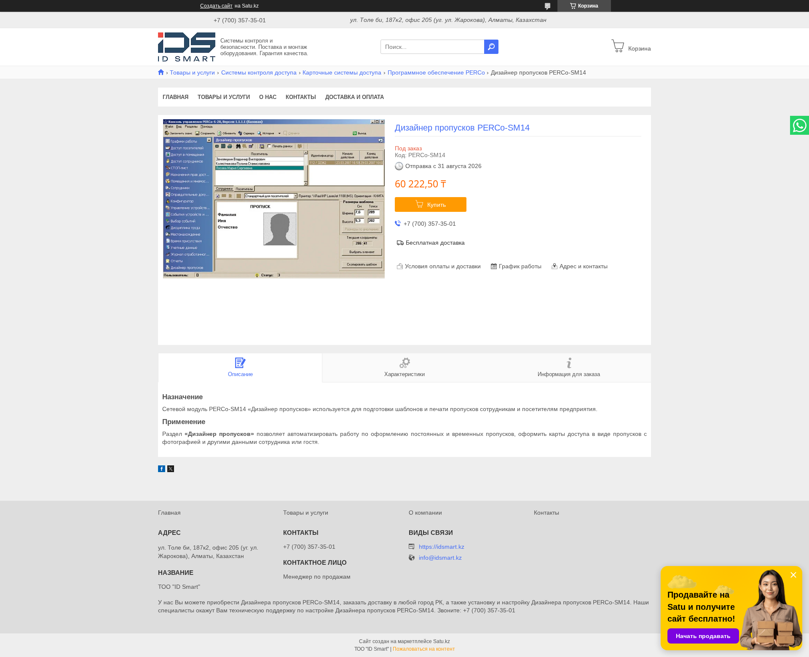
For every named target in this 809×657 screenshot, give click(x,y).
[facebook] (161, 470)
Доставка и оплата (354, 97)
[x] (170, 470)
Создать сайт (216, 6)
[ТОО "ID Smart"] (186, 46)
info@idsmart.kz (440, 558)
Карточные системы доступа (342, 72)
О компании (425, 512)
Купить (436, 204)
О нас (267, 97)
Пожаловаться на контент (424, 649)
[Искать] (491, 47)
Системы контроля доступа (259, 72)
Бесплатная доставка (435, 242)
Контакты (301, 97)
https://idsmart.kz (441, 546)
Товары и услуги (192, 72)
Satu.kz (441, 641)
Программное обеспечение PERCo (436, 72)
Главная (175, 97)
